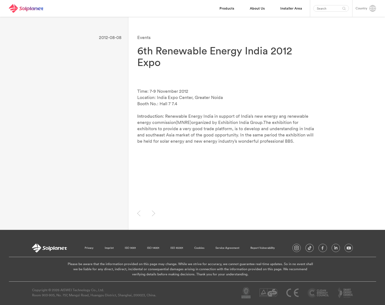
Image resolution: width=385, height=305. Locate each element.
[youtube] (348, 249)
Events (144, 37)
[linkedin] (335, 249)
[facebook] (322, 249)
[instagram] (296, 249)
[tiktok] (309, 249)
